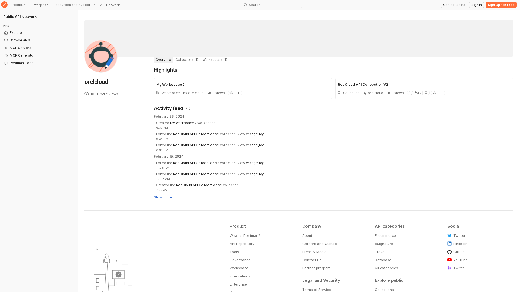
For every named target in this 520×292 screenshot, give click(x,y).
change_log (255, 134)
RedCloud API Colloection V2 (196, 134)
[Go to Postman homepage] (4, 5)
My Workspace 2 (183, 123)
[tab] (163, 60)
